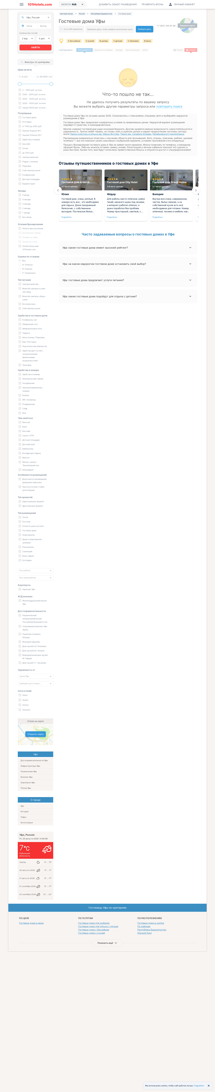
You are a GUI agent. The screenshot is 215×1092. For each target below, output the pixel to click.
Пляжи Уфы (26, 788)
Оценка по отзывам (103, 50)
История (24, 811)
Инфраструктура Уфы (30, 766)
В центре (104, 41)
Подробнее (66, 217)
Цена (145, 50)
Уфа (22, 806)
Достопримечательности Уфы (34, 760)
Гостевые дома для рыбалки (93, 923)
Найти (35, 47)
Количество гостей (28, 33)
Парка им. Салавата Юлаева (135, 134)
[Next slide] (196, 190)
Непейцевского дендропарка (168, 134)
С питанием (133, 41)
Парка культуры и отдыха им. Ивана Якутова (94, 134)
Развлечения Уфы (29, 771)
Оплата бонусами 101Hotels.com (30, 248)
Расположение (132, 50)
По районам (143, 926)
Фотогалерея (27, 822)
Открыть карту (35, 734)
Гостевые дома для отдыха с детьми (98, 926)
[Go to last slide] (58, 190)
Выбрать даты (144, 29)
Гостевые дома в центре (150, 923)
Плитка (179, 50)
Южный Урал (144, 933)
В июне (147, 41)
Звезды (119, 50)
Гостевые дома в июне (31, 923)
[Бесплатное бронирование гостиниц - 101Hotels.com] (39, 4)
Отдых (23, 817)
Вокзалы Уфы (27, 777)
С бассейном (74, 41)
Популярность (84, 50)
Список (192, 50)
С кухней (90, 41)
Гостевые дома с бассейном (93, 929)
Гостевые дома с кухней (91, 933)
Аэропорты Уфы (28, 782)
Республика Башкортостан (151, 929)
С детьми (117, 41)
